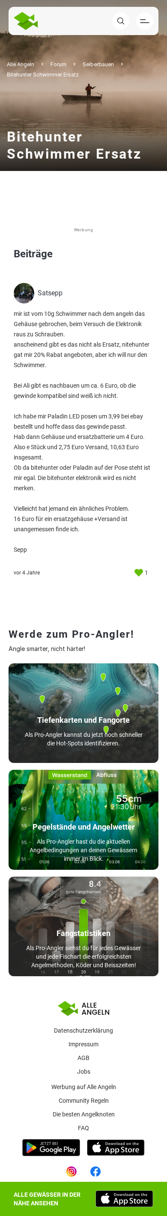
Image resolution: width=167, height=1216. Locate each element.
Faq (83, 1128)
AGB (83, 1057)
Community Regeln (84, 1100)
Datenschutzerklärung (83, 1030)
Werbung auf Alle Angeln (83, 1087)
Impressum (83, 1044)
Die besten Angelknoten (84, 1114)
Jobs (83, 1071)
